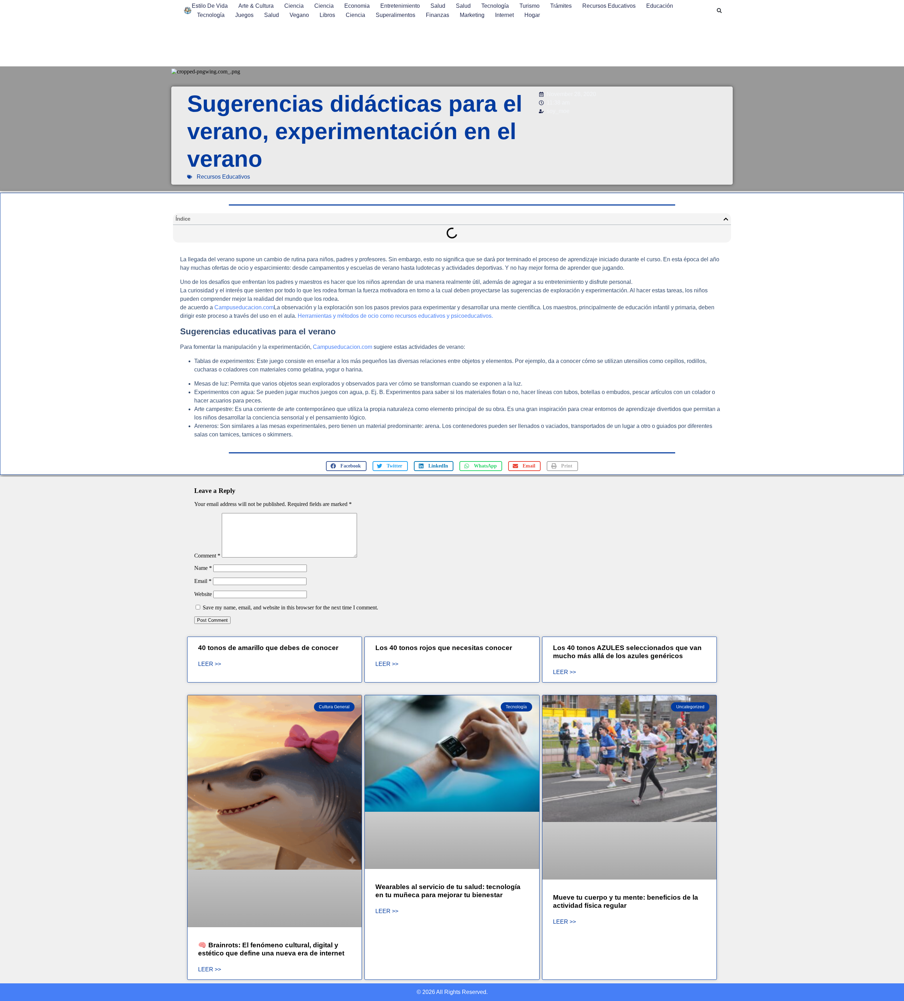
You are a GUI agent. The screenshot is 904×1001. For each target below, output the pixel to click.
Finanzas (437, 15)
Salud (437, 6)
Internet (504, 15)
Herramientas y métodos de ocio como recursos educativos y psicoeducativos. (395, 316)
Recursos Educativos (609, 6)
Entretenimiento (400, 6)
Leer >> (209, 664)
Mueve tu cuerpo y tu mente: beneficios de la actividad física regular (625, 901)
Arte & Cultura (256, 6)
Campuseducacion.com (244, 307)
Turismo (529, 6)
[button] (719, 10)
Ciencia (294, 6)
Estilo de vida (210, 6)
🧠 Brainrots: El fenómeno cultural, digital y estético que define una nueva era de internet (271, 949)
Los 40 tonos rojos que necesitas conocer (443, 647)
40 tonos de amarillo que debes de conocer (268, 647)
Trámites (561, 6)
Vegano (299, 15)
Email (203, 581)
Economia (357, 6)
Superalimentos (395, 15)
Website (203, 594)
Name (203, 568)
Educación (659, 6)
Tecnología (495, 6)
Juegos (244, 15)
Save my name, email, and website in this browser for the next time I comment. (290, 607)
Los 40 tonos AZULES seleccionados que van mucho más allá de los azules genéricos (627, 652)
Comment (207, 556)
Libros (327, 15)
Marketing (472, 15)
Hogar (532, 15)
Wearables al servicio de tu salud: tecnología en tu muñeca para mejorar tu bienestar (448, 891)
